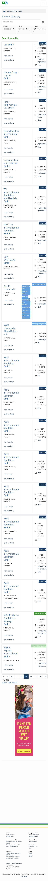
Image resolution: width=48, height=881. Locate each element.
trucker (8, 843)
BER (39, 572)
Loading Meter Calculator (13, 856)
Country (5, 26)
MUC (39, 176)
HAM (39, 120)
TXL (39, 376)
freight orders (33, 833)
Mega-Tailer (25, 299)
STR (39, 601)
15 (36, 676)
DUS (39, 92)
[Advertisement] (24, 787)
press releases (10, 834)
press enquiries (33, 841)
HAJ (39, 472)
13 (26, 676)
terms (30, 853)
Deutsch (8, 863)
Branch (36, 26)
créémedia (24, 876)
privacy (30, 855)
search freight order (34, 834)
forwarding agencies (11, 841)
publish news (9, 836)
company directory (14, 11)
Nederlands (18, 863)
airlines (20, 841)
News (8, 833)
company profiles (12, 839)
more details (8, 56)
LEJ (39, 539)
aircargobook (33, 839)
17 (45, 676)
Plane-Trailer (26, 307)
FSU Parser (9, 855)
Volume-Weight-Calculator (13, 853)
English (13, 863)
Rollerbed (25, 296)
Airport (20, 26)
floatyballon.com (33, 846)
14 (31, 676)
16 (40, 676)
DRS (39, 440)
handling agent (10, 844)
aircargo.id (31, 844)
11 (16, 676)
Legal (30, 851)
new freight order (33, 836)
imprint (30, 856)
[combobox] (9, 30)
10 (12, 676)
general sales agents (12, 846)
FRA (39, 65)
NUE (39, 307)
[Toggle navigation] (43, 3)
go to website (9, 60)
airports (17, 844)
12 (21, 676)
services (9, 851)
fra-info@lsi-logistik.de (41, 59)
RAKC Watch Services (12, 858)
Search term (8, 21)
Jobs (30, 848)
